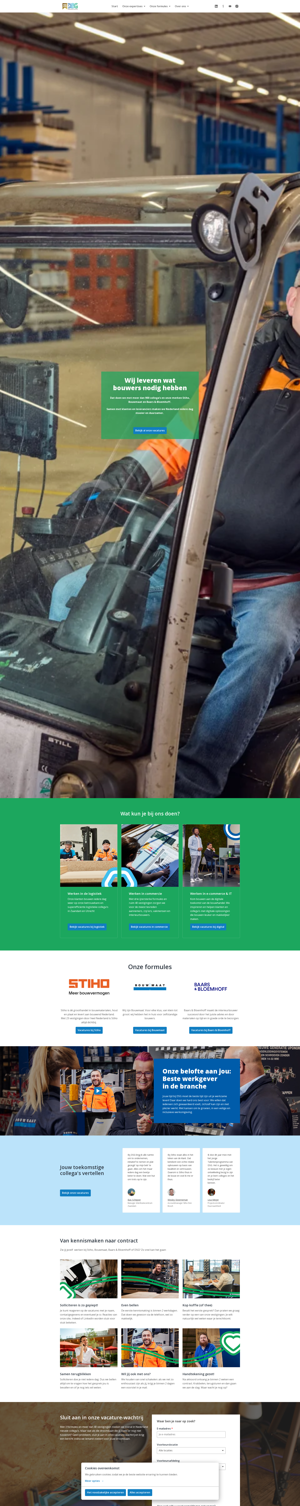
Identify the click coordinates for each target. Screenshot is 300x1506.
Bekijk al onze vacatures (150, 430)
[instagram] (237, 6)
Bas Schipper (134, 1199)
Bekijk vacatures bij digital (208, 926)
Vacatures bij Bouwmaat (150, 1030)
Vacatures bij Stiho (89, 1030)
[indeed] (223, 6)
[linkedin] (216, 6)
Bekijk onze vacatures (75, 1193)
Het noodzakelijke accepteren (105, 1492)
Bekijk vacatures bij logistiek (87, 926)
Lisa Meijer (213, 1199)
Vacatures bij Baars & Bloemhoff (210, 1030)
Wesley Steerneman (178, 1199)
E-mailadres (165, 1428)
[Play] (98, 1091)
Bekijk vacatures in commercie (149, 926)
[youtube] (230, 6)
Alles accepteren (140, 1492)
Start (115, 6)
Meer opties (92, 1481)
